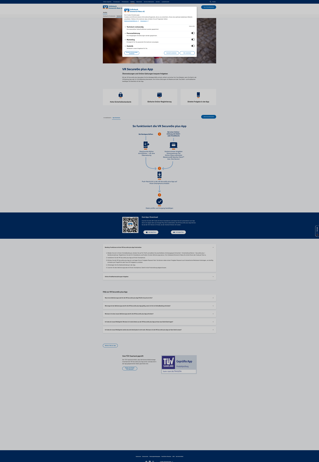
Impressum (143, 21)
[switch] (193, 33)
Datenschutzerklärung (131, 21)
